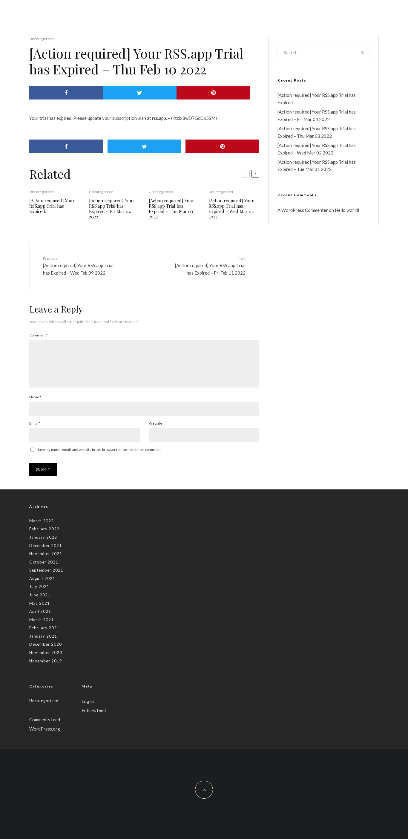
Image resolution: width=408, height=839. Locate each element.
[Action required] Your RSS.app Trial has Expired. (52, 206)
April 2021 (40, 611)
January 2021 (43, 636)
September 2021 (46, 570)
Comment (38, 335)
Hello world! (347, 210)
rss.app (159, 118)
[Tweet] (140, 92)
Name (35, 397)
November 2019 (45, 661)
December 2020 (45, 644)
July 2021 (39, 586)
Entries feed (94, 710)
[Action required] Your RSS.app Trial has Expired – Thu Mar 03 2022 (171, 208)
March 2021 (41, 619)
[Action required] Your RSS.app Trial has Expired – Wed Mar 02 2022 (231, 208)
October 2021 (43, 562)
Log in (88, 701)
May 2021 (39, 603)
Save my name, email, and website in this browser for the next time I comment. (99, 449)
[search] (363, 52)
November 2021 (45, 553)
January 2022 (43, 537)
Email (34, 423)
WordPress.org (44, 728)
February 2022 (44, 528)
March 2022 (41, 520)
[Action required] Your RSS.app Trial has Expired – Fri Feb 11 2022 (210, 265)
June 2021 (39, 594)
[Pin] (213, 92)
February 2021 (44, 627)
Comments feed (44, 719)
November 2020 (45, 652)
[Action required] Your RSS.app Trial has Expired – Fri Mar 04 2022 (111, 208)
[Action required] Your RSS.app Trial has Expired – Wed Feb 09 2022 (78, 265)
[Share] (66, 92)
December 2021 (45, 545)
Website (155, 423)
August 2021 (42, 578)
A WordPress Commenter (302, 210)
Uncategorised (41, 38)
